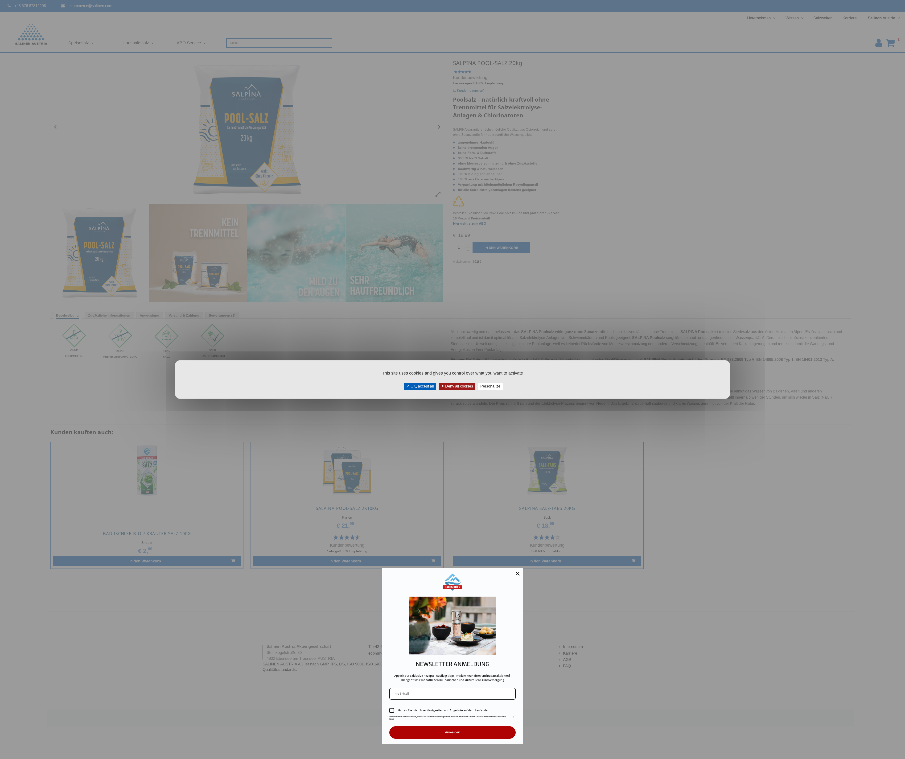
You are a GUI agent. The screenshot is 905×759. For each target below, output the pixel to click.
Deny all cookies (458, 386)
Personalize (490, 386)
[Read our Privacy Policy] (513, 718)
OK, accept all (422, 386)
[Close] (517, 573)
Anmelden (452, 732)
